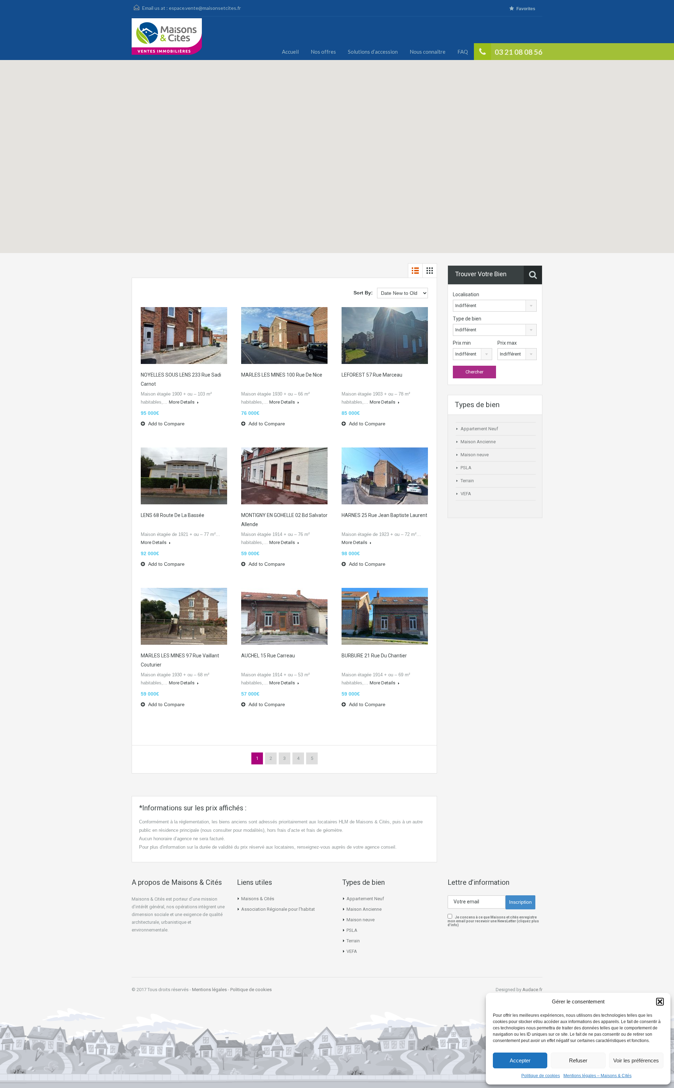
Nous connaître (427, 51)
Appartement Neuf (479, 428)
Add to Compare (166, 423)
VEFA (466, 493)
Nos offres (323, 51)
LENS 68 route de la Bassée (172, 515)
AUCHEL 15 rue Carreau (268, 655)
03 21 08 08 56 (518, 51)
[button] (659, 1001)
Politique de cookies (540, 1075)
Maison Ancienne (478, 441)
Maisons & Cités (257, 898)
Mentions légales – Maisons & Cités (597, 1075)
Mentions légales (209, 989)
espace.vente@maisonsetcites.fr (205, 8)
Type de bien (467, 318)
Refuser (578, 1060)
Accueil (290, 51)
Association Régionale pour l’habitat (278, 909)
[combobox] (495, 306)
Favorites (525, 8)
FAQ (462, 51)
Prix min (462, 343)
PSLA (466, 467)
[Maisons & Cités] (167, 39)
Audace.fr (532, 989)
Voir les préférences (636, 1060)
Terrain (467, 480)
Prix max (507, 343)
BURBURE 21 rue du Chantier (374, 655)
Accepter (520, 1060)
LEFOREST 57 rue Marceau (372, 375)
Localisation (466, 294)
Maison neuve (475, 454)
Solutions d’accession (373, 51)
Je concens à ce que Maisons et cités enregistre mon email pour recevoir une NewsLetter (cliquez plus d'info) (493, 921)
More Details (182, 402)
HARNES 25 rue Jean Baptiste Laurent (384, 515)
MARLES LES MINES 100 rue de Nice (281, 375)
